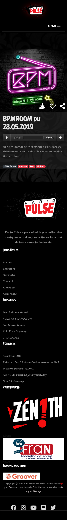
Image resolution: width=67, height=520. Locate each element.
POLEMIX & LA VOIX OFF (17, 319)
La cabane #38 (12, 356)
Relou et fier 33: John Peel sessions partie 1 (31, 362)
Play (7, 137)
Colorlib (37, 487)
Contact (8, 281)
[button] (54, 26)
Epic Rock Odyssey (14, 331)
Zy (9, 487)
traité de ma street (15, 312)
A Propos (9, 287)
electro (23, 166)
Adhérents (10, 294)
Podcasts (9, 275)
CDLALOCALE (11, 337)
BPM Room (10, 166)
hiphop (40, 166)
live (32, 166)
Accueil (7, 262)
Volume (59, 137)
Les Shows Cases (14, 325)
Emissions (9, 268)
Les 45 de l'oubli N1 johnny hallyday (25, 375)
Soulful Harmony (13, 381)
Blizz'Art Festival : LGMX (18, 368)
